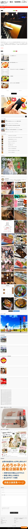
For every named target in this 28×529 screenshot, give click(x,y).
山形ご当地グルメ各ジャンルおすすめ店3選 (12, 135)
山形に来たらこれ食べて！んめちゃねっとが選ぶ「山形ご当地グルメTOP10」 (15, 137)
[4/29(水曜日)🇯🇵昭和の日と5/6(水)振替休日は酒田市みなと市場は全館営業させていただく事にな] (20, 226)
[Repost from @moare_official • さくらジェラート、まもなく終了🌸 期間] (20, 252)
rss (22, 0)
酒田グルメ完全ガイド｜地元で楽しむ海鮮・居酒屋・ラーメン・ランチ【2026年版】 (14, 129)
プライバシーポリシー (16, 521)
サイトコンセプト (16, 519)
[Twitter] (12, 525)
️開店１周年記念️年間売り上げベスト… (14, 62)
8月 (7, 402)
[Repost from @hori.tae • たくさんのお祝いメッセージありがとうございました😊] (7, 252)
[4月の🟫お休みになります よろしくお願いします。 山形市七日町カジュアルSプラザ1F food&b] (7, 291)
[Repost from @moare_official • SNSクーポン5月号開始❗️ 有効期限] (20, 201)
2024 (1, 402)
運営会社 (15, 522)
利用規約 (1, 521)
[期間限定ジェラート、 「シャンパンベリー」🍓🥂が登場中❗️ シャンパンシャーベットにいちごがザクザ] (7, 239)
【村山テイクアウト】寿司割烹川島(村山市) (12, 148)
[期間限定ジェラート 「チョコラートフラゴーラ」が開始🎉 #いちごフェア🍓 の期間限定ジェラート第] (20, 265)
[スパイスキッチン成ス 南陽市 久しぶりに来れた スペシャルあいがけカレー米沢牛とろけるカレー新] (20, 291)
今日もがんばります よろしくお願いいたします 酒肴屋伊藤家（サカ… (17, 69)
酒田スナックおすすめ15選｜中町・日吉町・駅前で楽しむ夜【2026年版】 (13, 125)
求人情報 (1, 519)
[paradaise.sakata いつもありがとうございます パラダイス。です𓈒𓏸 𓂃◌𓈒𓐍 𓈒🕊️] (7, 265)
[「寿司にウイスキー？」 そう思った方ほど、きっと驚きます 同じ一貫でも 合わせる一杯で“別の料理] (7, 278)
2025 (1, 403)
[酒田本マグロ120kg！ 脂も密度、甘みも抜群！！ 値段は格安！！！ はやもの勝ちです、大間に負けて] (7, 188)
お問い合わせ (2, 523)
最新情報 (4, 8)
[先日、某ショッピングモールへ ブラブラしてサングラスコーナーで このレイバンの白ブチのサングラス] (7, 303)
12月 (10, 403)
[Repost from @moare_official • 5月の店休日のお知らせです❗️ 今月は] (7, 226)
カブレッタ (8, 90)
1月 (2, 404)
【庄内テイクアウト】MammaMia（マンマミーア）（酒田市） (14, 150)
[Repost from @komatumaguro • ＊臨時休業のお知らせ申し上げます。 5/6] (7, 201)
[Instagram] (15, 525)
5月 (5, 403)
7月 (6, 402)
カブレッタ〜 (20, 90)
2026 (1, 404)
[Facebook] (14, 525)
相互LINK (15, 520)
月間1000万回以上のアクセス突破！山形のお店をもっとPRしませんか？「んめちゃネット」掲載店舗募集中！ (20, 518)
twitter (23, 0)
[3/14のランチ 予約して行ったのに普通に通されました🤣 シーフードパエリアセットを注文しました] (20, 303)
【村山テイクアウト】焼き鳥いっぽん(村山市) (12, 146)
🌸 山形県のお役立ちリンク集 (4, 520)
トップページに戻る (14, 93)
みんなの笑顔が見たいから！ (13, 55)
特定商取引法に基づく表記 (3, 522)
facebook (24, 0)
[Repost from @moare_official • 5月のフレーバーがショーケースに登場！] (20, 214)
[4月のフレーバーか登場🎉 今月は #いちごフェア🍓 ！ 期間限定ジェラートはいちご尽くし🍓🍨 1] (20, 278)
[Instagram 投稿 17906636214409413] (7, 214)
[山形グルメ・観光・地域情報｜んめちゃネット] (14, 2)
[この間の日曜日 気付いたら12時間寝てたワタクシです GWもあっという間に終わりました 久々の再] (20, 188)
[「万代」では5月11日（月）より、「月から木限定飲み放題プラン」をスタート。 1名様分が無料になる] (20, 239)
